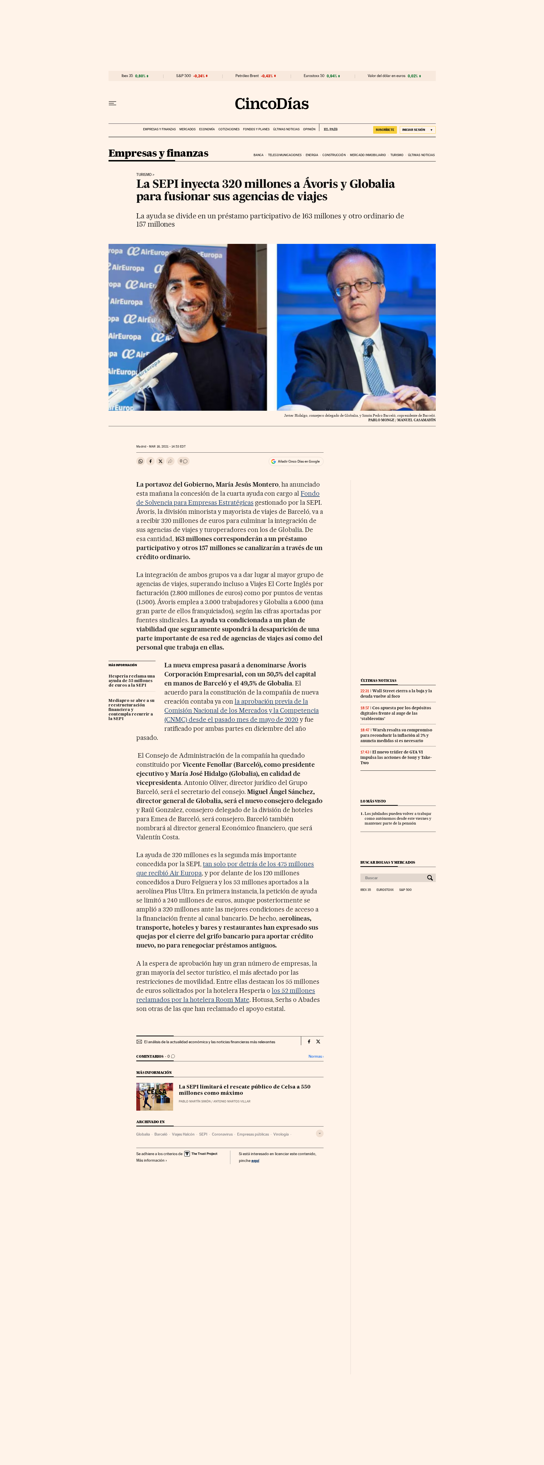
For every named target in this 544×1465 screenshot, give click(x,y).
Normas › (316, 1056)
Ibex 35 (127, 76)
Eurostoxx (385, 890)
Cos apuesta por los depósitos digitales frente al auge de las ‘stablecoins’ (395, 713)
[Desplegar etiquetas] (320, 1133)
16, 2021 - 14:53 (167, 446)
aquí (255, 1160)
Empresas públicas (253, 1134)
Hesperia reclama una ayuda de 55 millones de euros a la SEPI (132, 680)
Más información (150, 1160)
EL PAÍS (328, 127)
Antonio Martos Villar (231, 1101)
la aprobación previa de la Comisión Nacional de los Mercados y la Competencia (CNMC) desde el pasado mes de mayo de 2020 (241, 710)
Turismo (397, 155)
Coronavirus (222, 1134)
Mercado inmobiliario (368, 155)
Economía (207, 129)
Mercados (187, 129)
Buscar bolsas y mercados (387, 862)
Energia (312, 155)
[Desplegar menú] (112, 103)
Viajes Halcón (183, 1134)
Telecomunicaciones (284, 155)
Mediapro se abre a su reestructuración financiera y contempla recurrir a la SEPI (131, 710)
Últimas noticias (286, 129)
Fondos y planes (256, 129)
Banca (259, 155)
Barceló (160, 1134)
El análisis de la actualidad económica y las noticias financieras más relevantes (209, 1042)
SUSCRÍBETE (385, 130)
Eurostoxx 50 (314, 76)
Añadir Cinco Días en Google (299, 461)
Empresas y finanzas (159, 129)
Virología (281, 1134)
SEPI (203, 1134)
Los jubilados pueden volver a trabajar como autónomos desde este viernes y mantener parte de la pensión (398, 818)
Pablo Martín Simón (195, 1101)
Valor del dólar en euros (386, 76)
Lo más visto (373, 801)
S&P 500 (183, 76)
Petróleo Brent (247, 76)
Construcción (333, 155)
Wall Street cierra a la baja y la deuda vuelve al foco (396, 693)
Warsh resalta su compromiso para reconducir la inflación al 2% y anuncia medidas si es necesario (396, 735)
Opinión (309, 129)
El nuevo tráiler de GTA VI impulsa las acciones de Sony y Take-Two (396, 757)
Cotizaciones (228, 129)
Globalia (143, 1134)
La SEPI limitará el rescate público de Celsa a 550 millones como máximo (245, 1090)
